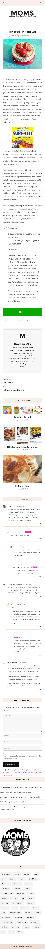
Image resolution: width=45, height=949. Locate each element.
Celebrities (5, 884)
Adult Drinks (6, 874)
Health (35, 908)
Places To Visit (21, 922)
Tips (3, 932)
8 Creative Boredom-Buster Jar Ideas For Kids (15, 792)
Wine (20, 932)
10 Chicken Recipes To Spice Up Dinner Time (22, 447)
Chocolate (5, 888)
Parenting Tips (7, 922)
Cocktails (20, 893)
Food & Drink (30, 28)
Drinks (31, 898)
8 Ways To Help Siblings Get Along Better (13, 802)
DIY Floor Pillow (9, 382)
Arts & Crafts (14, 28)
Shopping (15, 927)
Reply (40, 523)
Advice (17, 874)
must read (18, 917)
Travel (12, 932)
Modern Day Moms (17, 36)
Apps (36, 874)
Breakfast (32, 879)
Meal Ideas (26, 321)
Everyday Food (17, 903)
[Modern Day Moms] (22, 13)
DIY (23, 28)
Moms (38, 913)
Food (14, 908)
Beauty (21, 879)
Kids (3, 913)
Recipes (4, 927)
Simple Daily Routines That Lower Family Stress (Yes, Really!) (20, 797)
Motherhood (6, 917)
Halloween (24, 908)
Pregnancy (35, 922)
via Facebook (12, 662)
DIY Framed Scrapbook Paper (12, 390)
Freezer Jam (12, 321)
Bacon (12, 879)
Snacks (26, 927)
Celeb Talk (17, 884)
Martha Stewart (15, 913)
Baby (3, 879)
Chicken (28, 884)
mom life (28, 913)
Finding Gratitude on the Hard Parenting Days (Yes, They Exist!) (21, 787)
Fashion (30, 903)
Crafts (31, 893)
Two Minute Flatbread (22, 486)
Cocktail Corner (7, 893)
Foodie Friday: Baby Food (22, 417)
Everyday (5, 903)
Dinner (14, 898)
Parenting (30, 917)
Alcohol (27, 874)
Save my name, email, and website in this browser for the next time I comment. (22, 757)
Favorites (5, 908)
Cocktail (27, 888)
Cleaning (17, 888)
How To (19, 321)
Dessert (4, 898)
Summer (36, 927)
